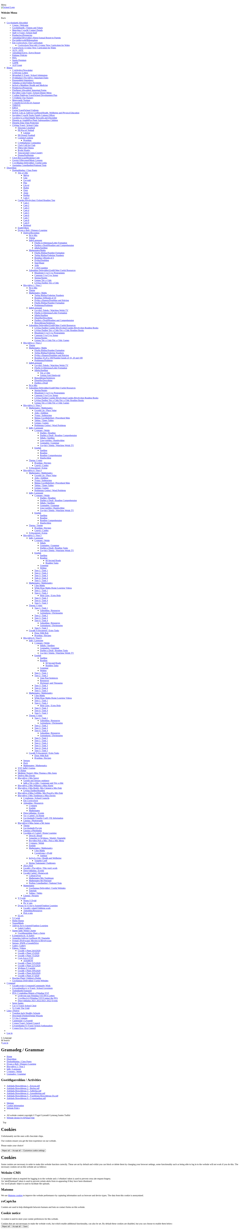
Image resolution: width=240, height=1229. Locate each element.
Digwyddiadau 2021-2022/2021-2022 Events (38, 1000)
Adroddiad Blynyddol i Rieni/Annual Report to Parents (36, 38)
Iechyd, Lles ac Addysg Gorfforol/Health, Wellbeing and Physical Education (45, 113)
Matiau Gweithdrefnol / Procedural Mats (52, 418)
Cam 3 (26, 198)
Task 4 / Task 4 (41, 578)
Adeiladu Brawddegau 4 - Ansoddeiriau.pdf (26, 1093)
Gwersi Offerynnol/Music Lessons (27, 160)
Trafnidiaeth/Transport (22, 990)
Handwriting (45, 458)
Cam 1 (26, 203)
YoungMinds (18, 923)
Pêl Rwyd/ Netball (26, 130)
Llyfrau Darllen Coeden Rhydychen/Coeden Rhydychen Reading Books (66, 328)
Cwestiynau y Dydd (43, 853)
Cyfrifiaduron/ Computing (29, 143)
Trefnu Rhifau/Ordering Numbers (49, 255)
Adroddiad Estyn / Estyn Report (26, 53)
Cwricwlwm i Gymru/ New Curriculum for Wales (34, 48)
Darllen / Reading (48, 433)
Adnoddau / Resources (50, 610)
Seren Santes (17, 1003)
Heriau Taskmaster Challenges (42, 863)
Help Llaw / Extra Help (50, 595)
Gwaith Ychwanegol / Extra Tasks (44, 630)
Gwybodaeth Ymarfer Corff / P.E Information (43, 818)
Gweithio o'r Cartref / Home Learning (40, 833)
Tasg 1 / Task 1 (41, 570)
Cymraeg (33, 805)
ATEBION (28, 960)
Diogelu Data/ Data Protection (25, 123)
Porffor (26, 195)
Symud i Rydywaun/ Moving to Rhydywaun (31, 940)
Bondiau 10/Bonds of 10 (45, 298)
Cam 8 (26, 220)
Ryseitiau (27, 140)
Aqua (25, 193)
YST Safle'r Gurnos (26, 768)
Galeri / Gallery (19, 945)
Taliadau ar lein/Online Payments (26, 83)
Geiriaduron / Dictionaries (51, 613)
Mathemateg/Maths (37, 250)
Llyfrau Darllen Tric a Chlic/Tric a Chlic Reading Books (59, 330)
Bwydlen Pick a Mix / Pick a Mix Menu (46, 840)
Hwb (25, 763)
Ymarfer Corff (40, 860)
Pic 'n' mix (27, 903)
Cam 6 (26, 215)
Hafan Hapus (18, 920)
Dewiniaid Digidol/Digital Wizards (27, 1015)
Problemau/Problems (43, 305)
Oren (25, 190)
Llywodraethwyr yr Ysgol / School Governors (32, 988)
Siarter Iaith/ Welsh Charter (24, 930)
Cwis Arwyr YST (25, 958)
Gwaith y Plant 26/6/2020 (29, 973)
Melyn (26, 175)
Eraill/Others (23, 228)
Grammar (44, 565)
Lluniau (26, 133)
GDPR (15, 63)
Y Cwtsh (22, 898)
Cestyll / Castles (41, 465)
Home (9, 1056)
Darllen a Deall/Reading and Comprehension (54, 245)
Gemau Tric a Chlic (43, 280)
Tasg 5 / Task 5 (41, 580)
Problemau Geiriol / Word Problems (50, 425)
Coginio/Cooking (25, 138)
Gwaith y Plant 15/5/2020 (29, 963)
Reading (43, 453)
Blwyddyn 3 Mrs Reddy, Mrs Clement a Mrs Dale (40, 788)
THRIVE (16, 105)
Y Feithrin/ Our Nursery (22, 98)
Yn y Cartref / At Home (33, 815)
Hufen (26, 188)
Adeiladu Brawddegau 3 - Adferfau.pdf (24, 1091)
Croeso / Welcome (20, 25)
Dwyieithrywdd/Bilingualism (25, 40)
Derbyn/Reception (31, 233)
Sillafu (43, 543)
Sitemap (10, 1103)
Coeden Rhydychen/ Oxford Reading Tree (36, 200)
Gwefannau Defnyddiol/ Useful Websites (30, 980)
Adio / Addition (41, 413)
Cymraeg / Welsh (42, 430)
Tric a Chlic (23, 173)
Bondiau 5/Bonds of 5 (44, 258)
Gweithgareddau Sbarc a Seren (31, 933)
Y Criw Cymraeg (19, 1018)
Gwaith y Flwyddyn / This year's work (40, 868)
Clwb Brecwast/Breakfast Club (26, 158)
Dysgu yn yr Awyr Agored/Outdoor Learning (38, 905)
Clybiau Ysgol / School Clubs (25, 125)
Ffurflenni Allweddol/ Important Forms (29, 90)
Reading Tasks (52, 563)
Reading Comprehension (51, 455)
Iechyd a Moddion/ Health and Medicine (30, 85)
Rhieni (9, 68)
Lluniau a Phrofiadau (32, 830)
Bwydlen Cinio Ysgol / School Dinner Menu (32, 93)
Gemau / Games (41, 423)
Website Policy (13, 1108)
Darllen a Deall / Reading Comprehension (58, 435)
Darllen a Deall (41, 383)
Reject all (6, 1151)
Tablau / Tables (35, 893)
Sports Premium (19, 60)
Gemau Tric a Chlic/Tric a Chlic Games (51, 340)
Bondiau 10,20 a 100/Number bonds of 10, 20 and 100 (58, 358)
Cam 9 (26, 223)
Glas (25, 178)
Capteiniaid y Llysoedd (22, 1020)
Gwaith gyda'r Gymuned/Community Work (31, 985)
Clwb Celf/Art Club (26, 145)
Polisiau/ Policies (19, 55)
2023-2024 (28, 865)
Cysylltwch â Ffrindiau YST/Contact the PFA (38, 998)
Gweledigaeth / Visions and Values (27, 28)
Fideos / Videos (19, 948)
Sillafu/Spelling (41, 315)
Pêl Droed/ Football (26, 135)
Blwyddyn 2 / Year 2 (32, 343)
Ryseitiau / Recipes (42, 463)
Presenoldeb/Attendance (22, 80)
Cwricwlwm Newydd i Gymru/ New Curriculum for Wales (44, 45)
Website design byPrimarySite (21, 1118)
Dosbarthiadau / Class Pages (24, 170)
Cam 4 (26, 210)
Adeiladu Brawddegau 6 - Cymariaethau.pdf (26, 1098)
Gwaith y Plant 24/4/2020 (29, 950)
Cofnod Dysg (35, 875)
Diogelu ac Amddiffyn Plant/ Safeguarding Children (35, 120)
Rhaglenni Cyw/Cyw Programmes (49, 273)
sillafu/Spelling (41, 248)
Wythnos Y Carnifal (26, 968)
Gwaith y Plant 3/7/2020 (28, 975)
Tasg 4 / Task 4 (41, 600)
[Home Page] (8, 7)
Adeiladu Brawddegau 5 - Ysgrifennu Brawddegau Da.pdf (32, 1096)
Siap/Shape (39, 263)
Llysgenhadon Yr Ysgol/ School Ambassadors (32, 1025)
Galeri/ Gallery (24, 928)
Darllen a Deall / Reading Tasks (54, 548)
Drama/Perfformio (26, 155)
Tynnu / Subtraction (43, 415)
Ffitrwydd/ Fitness (26, 148)
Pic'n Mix (33, 235)
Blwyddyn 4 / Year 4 (32, 470)
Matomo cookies (15, 1195)
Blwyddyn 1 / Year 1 (32, 285)
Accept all (16, 1151)
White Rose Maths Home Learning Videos (53, 588)
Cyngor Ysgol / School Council (26, 1023)
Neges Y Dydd (29, 900)
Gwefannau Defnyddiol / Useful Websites (47, 888)
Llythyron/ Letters (20, 73)
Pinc (25, 183)
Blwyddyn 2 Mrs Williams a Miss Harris (35, 785)
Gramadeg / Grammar (49, 443)
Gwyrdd (27, 180)
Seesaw (26, 760)
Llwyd (26, 185)
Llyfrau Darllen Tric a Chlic (46, 283)
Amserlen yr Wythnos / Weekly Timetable (47, 838)
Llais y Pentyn (13, 1010)
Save (25, 1226)
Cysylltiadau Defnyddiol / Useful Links (29, 163)
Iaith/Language (35, 240)
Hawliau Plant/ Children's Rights (26, 978)
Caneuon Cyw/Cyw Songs (46, 275)
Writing (43, 568)
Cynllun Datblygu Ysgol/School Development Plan (34, 95)
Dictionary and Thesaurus (51, 683)
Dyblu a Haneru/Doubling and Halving (51, 300)
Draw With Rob (41, 633)
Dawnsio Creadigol (26, 128)
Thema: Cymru (35, 460)
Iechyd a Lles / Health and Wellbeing (45, 858)
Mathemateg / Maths (38, 293)
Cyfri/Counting (41, 268)
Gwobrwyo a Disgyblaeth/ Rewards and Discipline (34, 118)
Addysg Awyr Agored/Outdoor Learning (30, 925)
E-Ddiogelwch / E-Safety (23, 935)
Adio (36, 265)
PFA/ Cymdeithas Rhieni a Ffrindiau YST (30, 993)
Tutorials (33, 890)
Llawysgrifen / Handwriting (52, 440)
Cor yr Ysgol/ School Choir (24, 1005)
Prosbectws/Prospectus (22, 35)
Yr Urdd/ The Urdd (20, 1008)
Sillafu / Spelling (47, 438)
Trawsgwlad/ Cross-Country (30, 153)
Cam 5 (26, 213)
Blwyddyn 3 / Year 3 (32, 405)
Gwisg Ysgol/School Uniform (25, 110)
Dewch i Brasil (35, 835)
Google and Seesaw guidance (36, 780)
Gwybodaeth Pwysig (32, 828)
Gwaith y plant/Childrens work (37, 908)
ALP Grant (17, 65)
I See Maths (39, 585)
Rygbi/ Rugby (24, 150)
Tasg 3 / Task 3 (41, 575)
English (37, 448)
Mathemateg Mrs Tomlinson (41, 878)
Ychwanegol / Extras (38, 468)
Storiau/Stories (40, 278)
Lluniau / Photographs (33, 820)
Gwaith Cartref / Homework (35, 873)
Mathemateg (34, 810)
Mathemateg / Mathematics (40, 408)
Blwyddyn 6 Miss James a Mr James (34, 823)
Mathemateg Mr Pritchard (40, 880)
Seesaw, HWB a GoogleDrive (25, 943)
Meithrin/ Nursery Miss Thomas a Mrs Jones (37, 773)
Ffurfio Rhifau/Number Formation (49, 253)
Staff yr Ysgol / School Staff (24, 33)
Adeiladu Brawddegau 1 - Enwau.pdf (23, 1086)
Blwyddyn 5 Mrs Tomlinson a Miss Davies (37, 795)
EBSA (15, 108)
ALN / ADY (17, 50)
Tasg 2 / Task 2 (41, 573)
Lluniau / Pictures (31, 895)
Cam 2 (26, 205)
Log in (9, 1033)
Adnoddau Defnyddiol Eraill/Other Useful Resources (52, 270)
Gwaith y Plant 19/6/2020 (29, 970)
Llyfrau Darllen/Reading (34, 790)
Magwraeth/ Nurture (21, 100)
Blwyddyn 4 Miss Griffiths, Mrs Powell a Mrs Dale (40, 793)
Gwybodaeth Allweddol (17, 23)
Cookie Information (15, 1105)
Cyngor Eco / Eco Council (24, 1028)
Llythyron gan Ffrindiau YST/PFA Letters (36, 995)
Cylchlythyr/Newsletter (22, 70)
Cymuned (11, 983)
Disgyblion (11, 168)
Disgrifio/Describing (43, 318)
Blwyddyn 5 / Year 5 (32, 535)
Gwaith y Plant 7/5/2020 (28, 955)
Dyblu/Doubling (41, 260)
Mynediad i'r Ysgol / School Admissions (30, 75)
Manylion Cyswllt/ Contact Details (27, 30)
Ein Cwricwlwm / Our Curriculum (27, 43)
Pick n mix (28, 913)
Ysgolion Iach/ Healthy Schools (26, 1013)
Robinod (27, 225)
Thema (32, 238)
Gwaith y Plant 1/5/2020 (28, 953)
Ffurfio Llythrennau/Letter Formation (50, 243)
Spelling (43, 450)
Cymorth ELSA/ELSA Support (26, 103)
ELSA (20, 915)
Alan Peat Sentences (49, 678)
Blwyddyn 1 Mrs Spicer (28, 778)
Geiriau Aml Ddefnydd (50, 375)
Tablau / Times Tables (44, 420)
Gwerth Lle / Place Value (45, 410)
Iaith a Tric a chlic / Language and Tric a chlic (43, 783)
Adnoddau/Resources (32, 910)
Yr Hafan (22, 770)
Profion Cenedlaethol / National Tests (45, 883)
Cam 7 (26, 218)
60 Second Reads (53, 560)
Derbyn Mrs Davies (26, 775)
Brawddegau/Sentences (44, 323)
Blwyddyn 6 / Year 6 (32, 638)
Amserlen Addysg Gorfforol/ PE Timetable (31, 938)
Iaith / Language (36, 428)
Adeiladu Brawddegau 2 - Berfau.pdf (23, 1088)
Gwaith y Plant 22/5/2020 (29, 965)
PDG (14, 58)
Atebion (43, 855)
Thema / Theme (36, 525)
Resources (44, 680)
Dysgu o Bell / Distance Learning (32, 230)
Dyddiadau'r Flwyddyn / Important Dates (30, 78)
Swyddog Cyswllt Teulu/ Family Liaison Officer (33, 115)
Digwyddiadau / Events (33, 813)
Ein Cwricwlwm (30, 800)
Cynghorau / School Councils (36, 798)
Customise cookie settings (34, 1151)
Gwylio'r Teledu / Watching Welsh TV (51, 310)
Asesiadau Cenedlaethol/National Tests (29, 165)
